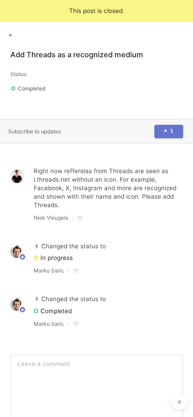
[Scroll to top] (179, 382)
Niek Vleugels (51, 217)
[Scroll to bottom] (179, 402)
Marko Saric (49, 270)
